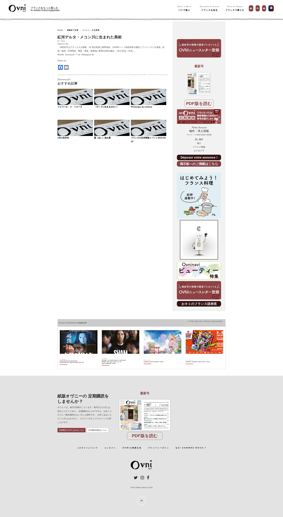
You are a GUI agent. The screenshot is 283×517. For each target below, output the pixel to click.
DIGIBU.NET (82, 323)
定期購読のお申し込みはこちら (71, 430)
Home (60, 30)
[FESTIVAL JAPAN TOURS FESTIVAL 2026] (198, 367)
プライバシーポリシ (158, 448)
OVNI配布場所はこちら (97, 430)
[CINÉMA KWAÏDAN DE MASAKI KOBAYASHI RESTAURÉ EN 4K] (72, 367)
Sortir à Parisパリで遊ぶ (184, 8)
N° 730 (61, 41)
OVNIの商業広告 (132, 448)
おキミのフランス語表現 (199, 303)
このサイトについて (87, 448)
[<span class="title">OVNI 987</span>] (199, 83)
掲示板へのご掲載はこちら (199, 163)
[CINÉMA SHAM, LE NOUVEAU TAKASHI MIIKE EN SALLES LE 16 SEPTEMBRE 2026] (114, 367)
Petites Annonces (199, 131)
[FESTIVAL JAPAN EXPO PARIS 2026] (153, 367)
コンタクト (110, 448)
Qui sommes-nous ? (191, 448)
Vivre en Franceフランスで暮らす (235, 8)
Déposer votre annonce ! (199, 157)
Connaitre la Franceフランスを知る (209, 8)
